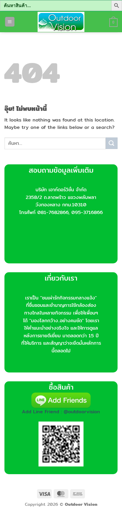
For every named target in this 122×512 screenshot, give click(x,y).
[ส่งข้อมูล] (112, 143)
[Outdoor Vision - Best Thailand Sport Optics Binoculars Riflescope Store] (61, 22)
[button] (10, 22)
